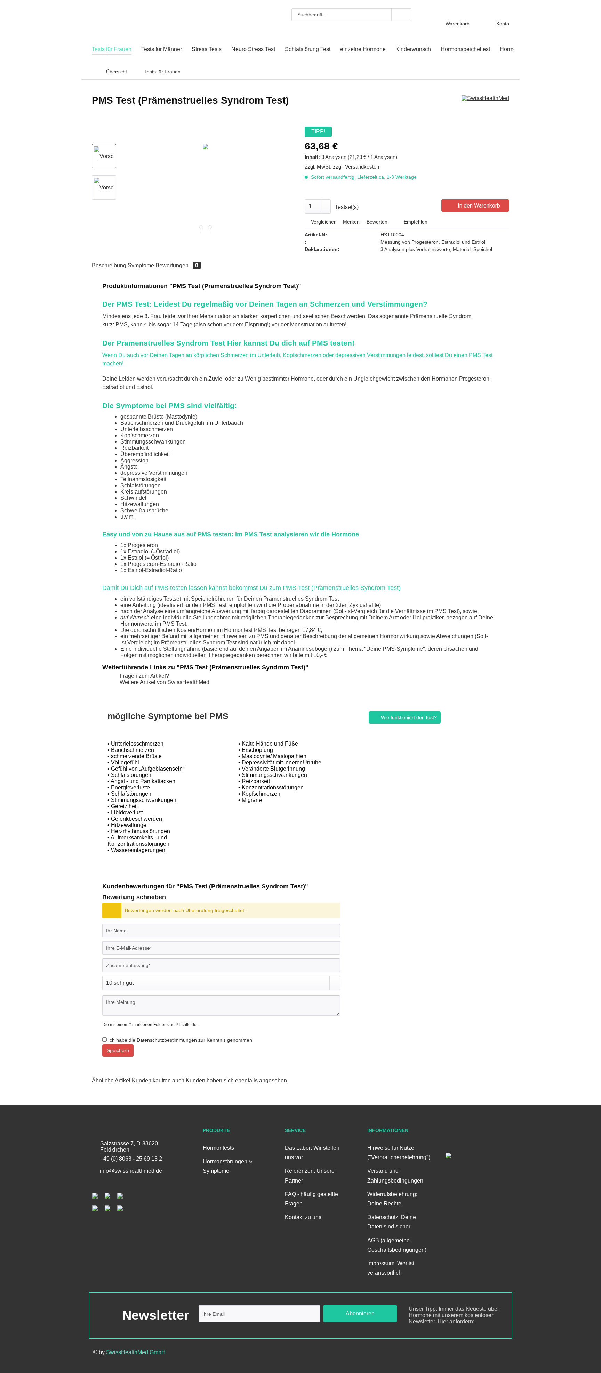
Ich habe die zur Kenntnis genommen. (181, 1040)
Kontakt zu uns (303, 1217)
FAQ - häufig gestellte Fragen (311, 1199)
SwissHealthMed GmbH (136, 1352)
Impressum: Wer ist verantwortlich (390, 1268)
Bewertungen (176, 265)
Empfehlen (414, 222)
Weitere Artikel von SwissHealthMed (163, 682)
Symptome (141, 265)
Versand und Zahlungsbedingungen (395, 1175)
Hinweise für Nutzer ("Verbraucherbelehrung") (396, 1152)
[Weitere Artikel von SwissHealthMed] (485, 107)
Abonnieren (360, 1313)
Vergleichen (323, 222)
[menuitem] (351, 14)
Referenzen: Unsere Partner (310, 1175)
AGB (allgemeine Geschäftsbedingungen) (396, 1245)
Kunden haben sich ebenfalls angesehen (236, 1080)
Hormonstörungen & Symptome (228, 1166)
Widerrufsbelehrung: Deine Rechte (392, 1199)
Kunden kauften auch (158, 1080)
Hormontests (218, 1148)
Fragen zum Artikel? (143, 676)
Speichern (118, 1050)
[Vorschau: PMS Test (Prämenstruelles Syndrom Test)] (104, 187)
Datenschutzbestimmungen (167, 1040)
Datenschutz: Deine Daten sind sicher (391, 1221)
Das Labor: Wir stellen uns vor (312, 1152)
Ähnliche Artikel (111, 1080)
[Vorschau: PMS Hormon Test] (104, 156)
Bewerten (377, 222)
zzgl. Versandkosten (356, 167)
